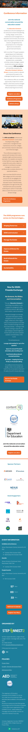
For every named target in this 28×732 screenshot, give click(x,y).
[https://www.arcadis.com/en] (8, 473)
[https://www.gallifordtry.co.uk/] (20, 481)
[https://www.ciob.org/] (8, 504)
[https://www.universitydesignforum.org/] (20, 530)
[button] (24, 3)
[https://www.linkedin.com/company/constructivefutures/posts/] (20, 504)
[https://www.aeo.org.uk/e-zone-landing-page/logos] (9, 679)
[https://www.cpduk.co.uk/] (9, 688)
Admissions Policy (7, 670)
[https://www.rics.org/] (8, 521)
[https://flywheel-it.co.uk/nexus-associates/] (14, 490)
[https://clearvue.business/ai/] (8, 481)
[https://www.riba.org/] (20, 513)
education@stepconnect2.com (14, 645)
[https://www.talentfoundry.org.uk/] (20, 521)
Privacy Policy (5, 663)
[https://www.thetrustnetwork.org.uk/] (8, 530)
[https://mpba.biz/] (8, 513)
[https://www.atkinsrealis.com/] (20, 473)
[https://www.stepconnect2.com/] (13, 633)
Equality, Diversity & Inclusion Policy (11, 666)
